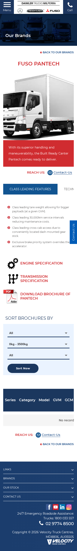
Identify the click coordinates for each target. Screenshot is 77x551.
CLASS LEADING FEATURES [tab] (30, 189)
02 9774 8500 (60, 523)
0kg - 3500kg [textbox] (18, 344)
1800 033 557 (64, 518)
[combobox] (38, 333)
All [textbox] (11, 333)
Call (70, 10)
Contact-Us (62, 172)
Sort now (23, 368)
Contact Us (73, 232)
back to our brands (58, 52)
